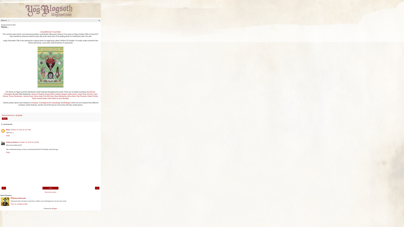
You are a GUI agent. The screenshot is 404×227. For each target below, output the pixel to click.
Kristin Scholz (93, 96)
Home (50, 188)
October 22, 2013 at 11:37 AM (21, 130)
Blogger (54, 208)
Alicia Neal (71, 96)
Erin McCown (49, 96)
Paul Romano (81, 96)
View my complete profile (19, 204)
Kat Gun (90, 94)
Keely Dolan (49, 94)
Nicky (8, 130)
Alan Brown (90, 92)
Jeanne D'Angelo (37, 94)
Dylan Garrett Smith (39, 98)
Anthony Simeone (12, 142)
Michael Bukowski (19, 198)
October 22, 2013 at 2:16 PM (29, 142)
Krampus (35, 103)
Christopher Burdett (11, 94)
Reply (8, 135)
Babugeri (67, 103)
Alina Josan (38, 96)
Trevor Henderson (15, 96)
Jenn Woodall (63, 98)
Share (4, 118)
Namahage (56, 103)
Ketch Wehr (52, 98)
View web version (50, 192)
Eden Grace (72, 94)
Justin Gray (82, 94)
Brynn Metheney (60, 96)
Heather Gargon (61, 94)
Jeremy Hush (28, 96)
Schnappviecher (45, 103)
